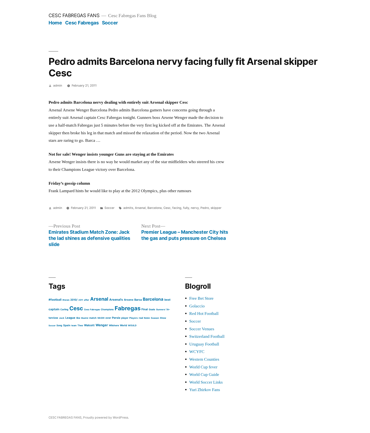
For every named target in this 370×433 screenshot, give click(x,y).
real (141, 317)
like (78, 317)
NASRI (101, 318)
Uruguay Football (204, 344)
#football (55, 299)
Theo (80, 325)
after (86, 300)
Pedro (204, 208)
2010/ (73, 299)
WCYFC (196, 351)
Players (133, 318)
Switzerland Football (207, 336)
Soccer (110, 23)
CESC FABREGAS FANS (74, 15)
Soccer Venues (201, 329)
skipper (216, 208)
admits (128, 208)
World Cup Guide (204, 374)
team (74, 325)
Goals (152, 309)
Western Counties (204, 359)
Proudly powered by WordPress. (106, 417)
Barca (138, 299)
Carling (64, 309)
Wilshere (114, 325)
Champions (107, 309)
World (123, 325)
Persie (116, 317)
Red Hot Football (204, 313)
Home (55, 23)
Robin (147, 318)
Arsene (128, 299)
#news (65, 300)
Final (144, 309)
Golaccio (197, 306)
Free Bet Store (201, 298)
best (167, 299)
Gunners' (161, 309)
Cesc (167, 208)
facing (176, 208)
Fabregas (127, 308)
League (70, 317)
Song (59, 325)
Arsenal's (116, 299)
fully (186, 208)
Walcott (89, 325)
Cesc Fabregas (82, 23)
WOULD (132, 325)
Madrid (84, 318)
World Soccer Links (206, 382)
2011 (80, 300)
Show (163, 318)
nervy (195, 208)
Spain (66, 325)
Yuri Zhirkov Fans (204, 389)
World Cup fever (203, 367)
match (93, 317)
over (108, 317)
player (124, 317)
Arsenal (140, 208)
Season (155, 318)
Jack (61, 318)
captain (54, 309)
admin (57, 85)
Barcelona (154, 208)
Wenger (102, 325)
